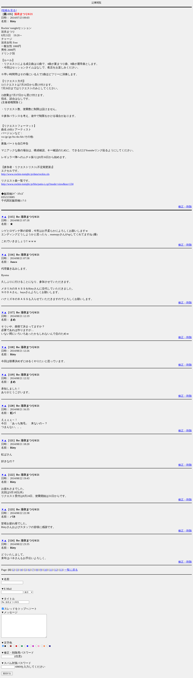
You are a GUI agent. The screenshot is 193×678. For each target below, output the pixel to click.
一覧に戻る (71, 569)
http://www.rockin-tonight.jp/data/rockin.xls (25, 174)
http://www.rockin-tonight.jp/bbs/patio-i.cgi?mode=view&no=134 (37, 183)
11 (50, 569)
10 (45, 569)
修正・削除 (185, 206)
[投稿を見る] (9, 10)
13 (61, 569)
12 (56, 569)
